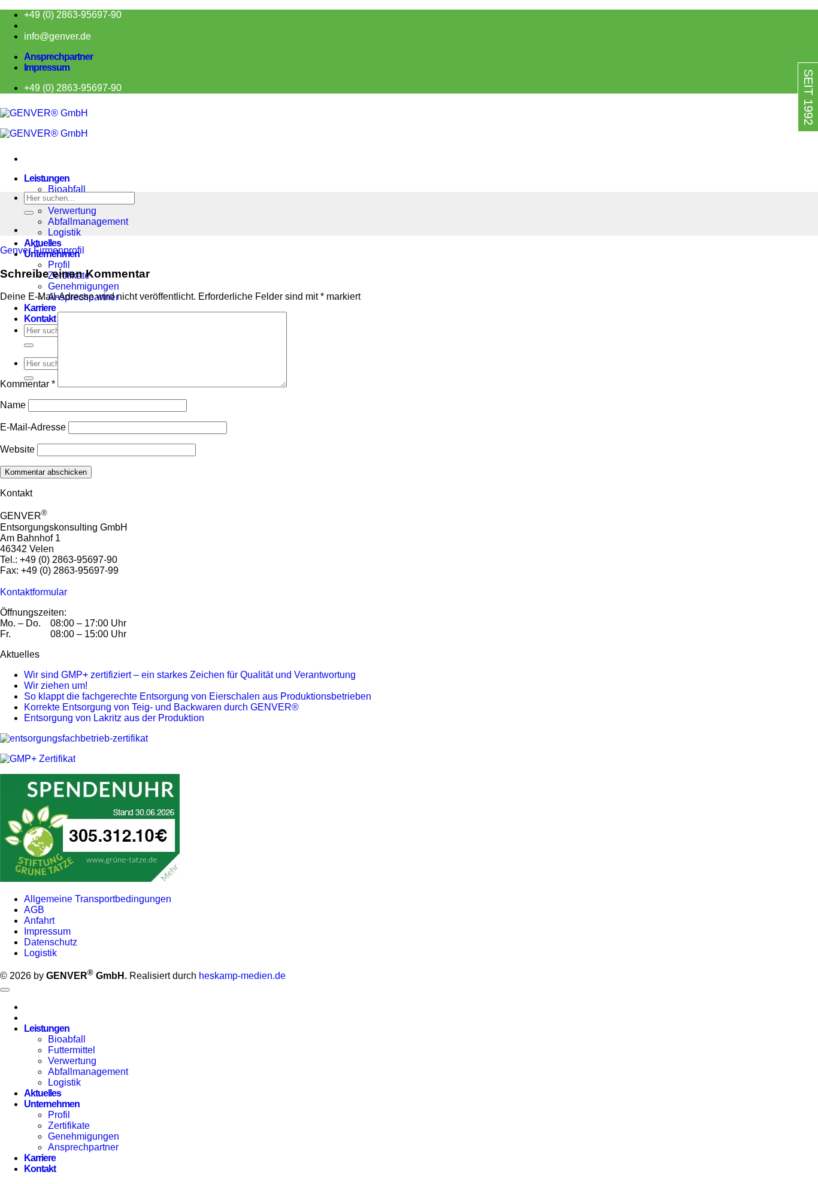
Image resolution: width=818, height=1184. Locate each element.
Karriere (40, 308)
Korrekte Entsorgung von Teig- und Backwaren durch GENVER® (161, 707)
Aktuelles (42, 243)
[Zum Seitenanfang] (5, 990)
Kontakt (40, 1169)
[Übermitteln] (29, 213)
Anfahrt (39, 920)
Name (13, 405)
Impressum (46, 67)
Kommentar (27, 384)
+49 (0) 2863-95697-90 (73, 15)
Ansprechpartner (58, 57)
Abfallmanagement (88, 221)
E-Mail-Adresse (33, 427)
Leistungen (46, 178)
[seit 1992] (783, 142)
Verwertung (72, 211)
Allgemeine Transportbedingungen (99, 899)
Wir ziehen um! (55, 685)
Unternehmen (52, 1104)
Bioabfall (67, 189)
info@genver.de (57, 36)
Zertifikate (69, 1125)
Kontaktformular (33, 592)
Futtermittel (71, 1050)
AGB (34, 910)
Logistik (64, 232)
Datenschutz (50, 942)
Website (17, 449)
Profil (59, 265)
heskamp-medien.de (242, 976)
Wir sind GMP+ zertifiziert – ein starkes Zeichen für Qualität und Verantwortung (190, 675)
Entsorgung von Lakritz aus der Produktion (114, 718)
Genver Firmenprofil (42, 250)
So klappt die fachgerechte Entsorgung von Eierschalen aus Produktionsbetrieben (197, 696)
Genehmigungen (83, 286)
